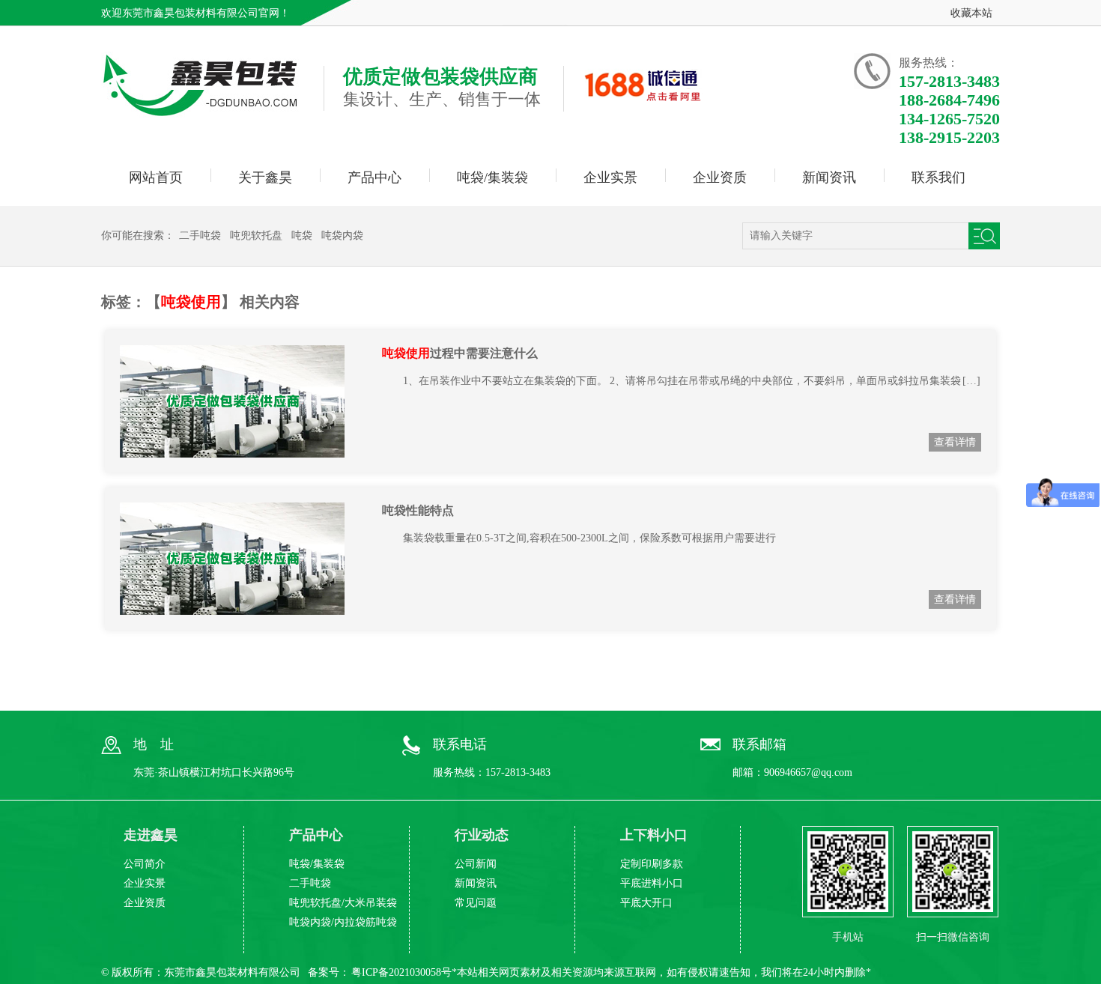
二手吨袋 (200, 235)
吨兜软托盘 (256, 235)
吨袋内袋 (342, 235)
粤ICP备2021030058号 (401, 972)
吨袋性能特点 (418, 510)
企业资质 (720, 177)
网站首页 (156, 177)
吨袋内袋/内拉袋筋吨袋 (343, 922)
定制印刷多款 (651, 863)
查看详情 (955, 442)
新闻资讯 (829, 177)
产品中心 (374, 177)
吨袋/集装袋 (492, 177)
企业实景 (610, 177)
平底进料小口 (651, 883)
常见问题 (476, 902)
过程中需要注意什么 (460, 353)
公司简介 (145, 863)
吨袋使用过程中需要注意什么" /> (251, 401)
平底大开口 (646, 902)
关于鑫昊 (265, 177)
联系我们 (938, 177)
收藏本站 (971, 13)
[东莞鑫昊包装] (201, 110)
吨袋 (301, 235)
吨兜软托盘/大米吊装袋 (343, 902)
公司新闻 (476, 863)
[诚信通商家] (643, 100)
